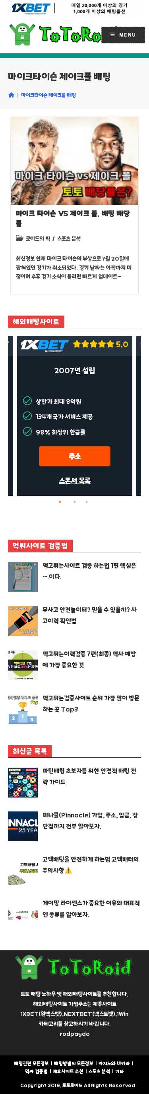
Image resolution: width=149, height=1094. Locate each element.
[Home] (11, 95)
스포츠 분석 (69, 239)
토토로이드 (72, 1085)
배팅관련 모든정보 (31, 1063)
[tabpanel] (74, 416)
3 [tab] (87, 502)
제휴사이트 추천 (68, 1071)
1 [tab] (63, 502)
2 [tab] (75, 502)
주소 (75, 456)
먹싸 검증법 (36, 1071)
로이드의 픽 (38, 239)
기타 (119, 1071)
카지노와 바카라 (114, 1063)
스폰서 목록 (75, 481)
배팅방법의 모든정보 (73, 1063)
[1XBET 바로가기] (74, 8)
